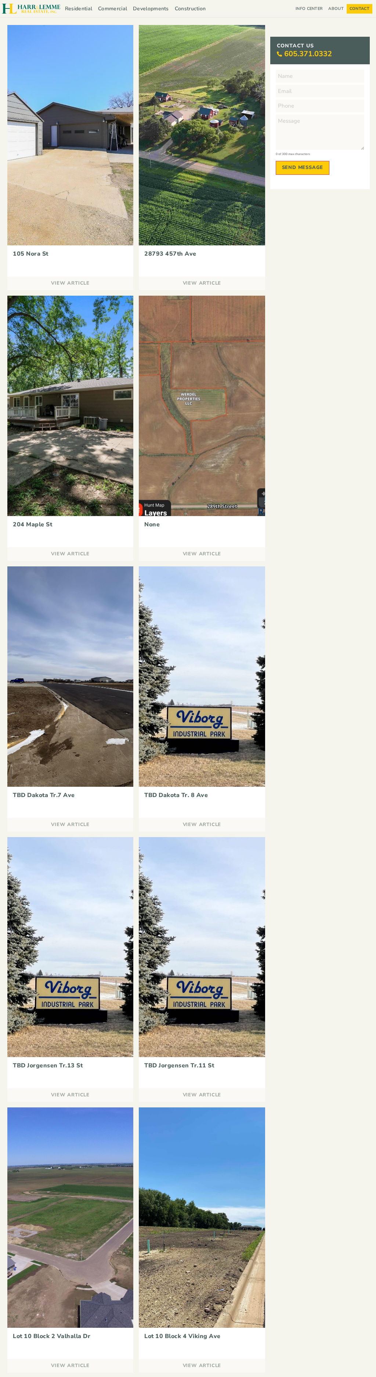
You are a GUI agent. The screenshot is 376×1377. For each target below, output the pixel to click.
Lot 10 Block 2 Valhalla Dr (51, 1336)
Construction (190, 8)
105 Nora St (30, 254)
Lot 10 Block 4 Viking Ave (182, 1336)
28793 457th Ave (170, 254)
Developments (151, 8)
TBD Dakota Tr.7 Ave (44, 795)
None (152, 524)
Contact (359, 8)
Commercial (112, 8)
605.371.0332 (308, 54)
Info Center (309, 8)
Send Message (302, 167)
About (336, 8)
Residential (78, 8)
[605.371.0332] (279, 54)
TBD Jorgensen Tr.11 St (179, 1065)
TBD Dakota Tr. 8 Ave (176, 795)
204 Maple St (32, 524)
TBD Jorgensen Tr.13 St (48, 1065)
